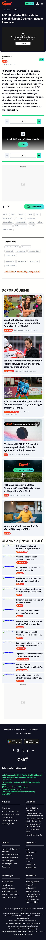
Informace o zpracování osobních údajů (19, 926)
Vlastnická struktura (29, 929)
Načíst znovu (23, 43)
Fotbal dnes (9, 271)
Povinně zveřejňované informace (23, 934)
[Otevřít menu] (42, 3)
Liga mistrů (35, 271)
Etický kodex (39, 931)
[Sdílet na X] (8, 207)
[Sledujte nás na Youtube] (33, 750)
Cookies (35, 926)
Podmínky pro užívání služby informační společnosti (22, 923)
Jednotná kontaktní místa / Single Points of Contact (18, 931)
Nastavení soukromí (15, 929)
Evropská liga (22, 271)
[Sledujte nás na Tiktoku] (28, 750)
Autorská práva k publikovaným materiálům (22, 921)
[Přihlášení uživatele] (37, 3)
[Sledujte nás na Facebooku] (13, 750)
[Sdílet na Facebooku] (3, 207)
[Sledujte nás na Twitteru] (23, 750)
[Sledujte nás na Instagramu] (18, 750)
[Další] (39, 121)
